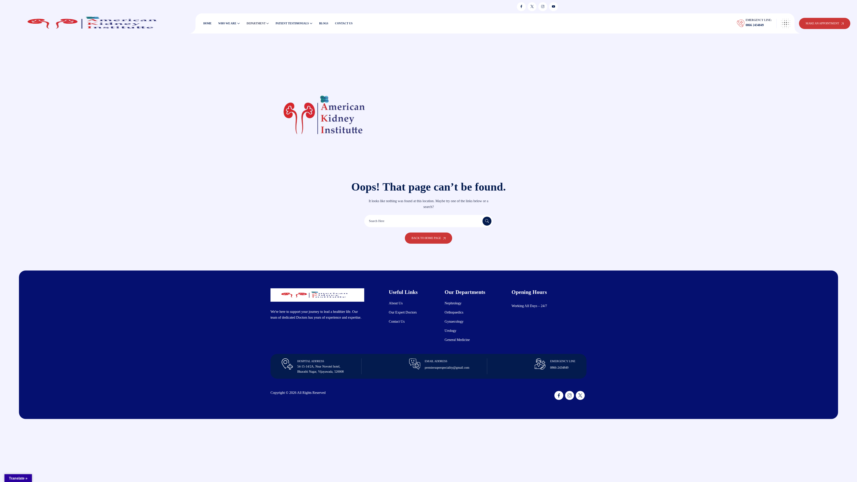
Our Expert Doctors (403, 312)
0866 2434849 (755, 25)
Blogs (323, 23)
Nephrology (453, 303)
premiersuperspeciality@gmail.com (447, 367)
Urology (450, 330)
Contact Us (344, 23)
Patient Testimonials (292, 23)
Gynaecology (454, 321)
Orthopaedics (454, 312)
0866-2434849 (559, 367)
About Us (396, 303)
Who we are (227, 23)
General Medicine (457, 340)
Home (207, 23)
